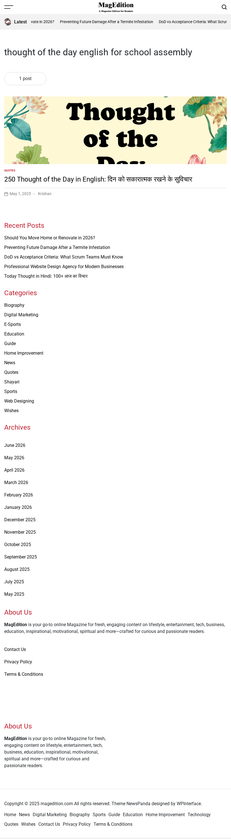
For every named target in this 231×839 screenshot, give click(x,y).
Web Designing (19, 401)
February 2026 (18, 495)
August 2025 (17, 569)
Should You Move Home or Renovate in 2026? (49, 237)
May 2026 (14, 457)
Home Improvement (23, 353)
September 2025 (20, 557)
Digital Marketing (21, 314)
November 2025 (20, 532)
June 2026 (14, 445)
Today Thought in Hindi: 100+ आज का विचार (46, 276)
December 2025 (19, 519)
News (9, 362)
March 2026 (16, 482)
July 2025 (14, 581)
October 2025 (17, 544)
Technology (199, 814)
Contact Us (15, 649)
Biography (14, 305)
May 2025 (14, 594)
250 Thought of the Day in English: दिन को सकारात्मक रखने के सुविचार (98, 179)
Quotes (9, 170)
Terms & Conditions (23, 674)
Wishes (11, 410)
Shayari (11, 382)
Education (14, 334)
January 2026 (18, 507)
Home (10, 814)
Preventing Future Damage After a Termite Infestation (103, 21)
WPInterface (189, 803)
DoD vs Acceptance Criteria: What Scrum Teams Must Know (63, 257)
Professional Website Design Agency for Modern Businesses (64, 266)
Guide (10, 343)
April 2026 (14, 470)
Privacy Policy (18, 661)
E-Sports (12, 324)
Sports (10, 391)
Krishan (45, 193)
